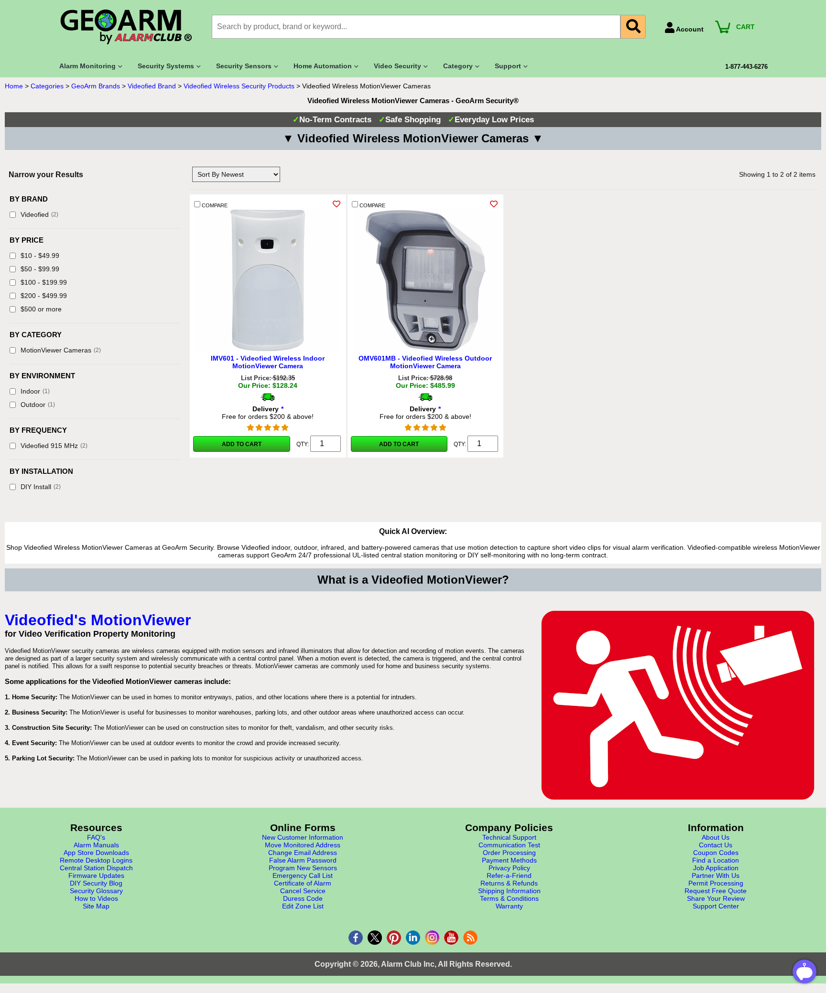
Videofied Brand (152, 86)
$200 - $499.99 (44, 295)
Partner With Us (715, 875)
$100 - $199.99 (44, 282)
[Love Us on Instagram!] (432, 937)
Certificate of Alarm (302, 883)
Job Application (716, 868)
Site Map (96, 906)
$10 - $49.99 (40, 255)
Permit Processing (715, 883)
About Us (715, 837)
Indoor (35, 391)
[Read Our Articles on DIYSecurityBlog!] (470, 937)
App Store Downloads (96, 852)
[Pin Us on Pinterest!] (394, 937)
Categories (47, 86)
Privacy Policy (509, 868)
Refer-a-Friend (509, 875)
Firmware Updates (96, 875)
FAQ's (96, 837)
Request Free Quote (716, 891)
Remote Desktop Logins (96, 860)
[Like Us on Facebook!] (355, 937)
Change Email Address (302, 852)
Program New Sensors (303, 868)
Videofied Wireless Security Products (239, 86)
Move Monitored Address (302, 845)
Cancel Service (303, 891)
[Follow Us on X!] (375, 937)
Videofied (39, 214)
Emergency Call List (302, 875)
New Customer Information (302, 837)
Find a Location (715, 860)
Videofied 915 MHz (54, 445)
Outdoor (38, 404)
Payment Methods (509, 860)
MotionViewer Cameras (61, 350)
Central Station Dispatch (96, 868)
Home (14, 86)
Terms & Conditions (509, 898)
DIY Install (41, 487)
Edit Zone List (303, 906)
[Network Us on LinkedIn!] (413, 937)
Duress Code (303, 898)
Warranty (509, 906)
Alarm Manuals (96, 845)
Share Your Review (716, 898)
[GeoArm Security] (130, 27)
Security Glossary (96, 891)
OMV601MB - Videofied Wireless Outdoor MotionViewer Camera (425, 362)
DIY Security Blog (96, 883)
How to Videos (96, 898)
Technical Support (509, 837)
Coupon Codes (716, 852)
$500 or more (41, 309)
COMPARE (214, 205)
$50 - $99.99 (40, 269)
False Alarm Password (303, 860)
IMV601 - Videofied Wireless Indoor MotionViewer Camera (268, 362)
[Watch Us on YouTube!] (451, 937)
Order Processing (509, 852)
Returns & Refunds (509, 883)
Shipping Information (509, 891)
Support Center (716, 906)
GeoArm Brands (95, 86)
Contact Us (715, 845)
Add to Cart (241, 444)
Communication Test (509, 845)
